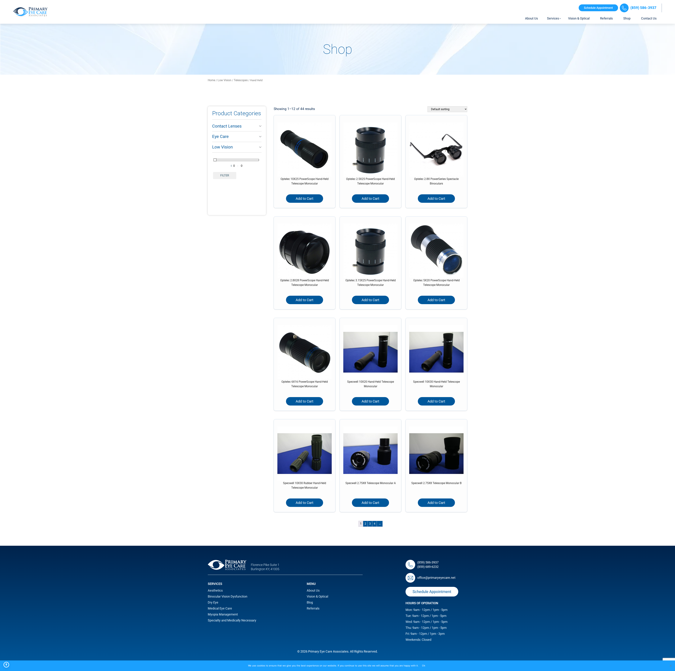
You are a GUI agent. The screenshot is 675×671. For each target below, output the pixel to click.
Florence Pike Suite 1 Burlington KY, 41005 (265, 567)
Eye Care (220, 136)
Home (211, 80)
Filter (224, 175)
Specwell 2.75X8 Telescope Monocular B (436, 483)
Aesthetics (215, 590)
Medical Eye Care (220, 608)
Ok (423, 665)
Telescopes (241, 80)
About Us (313, 590)
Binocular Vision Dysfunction (227, 596)
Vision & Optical (317, 596)
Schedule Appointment (598, 7)
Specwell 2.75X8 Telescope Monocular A (370, 483)
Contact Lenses (227, 126)
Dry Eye (213, 602)
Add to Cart (304, 198)
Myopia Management (223, 614)
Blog (310, 602)
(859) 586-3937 (643, 8)
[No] (670, 665)
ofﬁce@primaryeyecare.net (436, 577)
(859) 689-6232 (428, 567)
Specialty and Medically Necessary (232, 620)
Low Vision (224, 80)
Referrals (313, 608)
